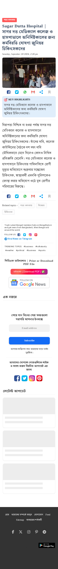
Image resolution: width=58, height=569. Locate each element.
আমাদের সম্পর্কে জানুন (21, 515)
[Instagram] (30, 234)
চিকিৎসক (8, 212)
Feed (48, 515)
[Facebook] (19, 234)
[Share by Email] (33, 92)
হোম (7, 515)
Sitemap (20, 520)
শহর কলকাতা (9, 20)
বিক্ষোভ (41, 205)
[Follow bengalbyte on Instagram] (32, 378)
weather (10, 250)
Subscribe (29, 341)
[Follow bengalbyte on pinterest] (39, 378)
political (20, 250)
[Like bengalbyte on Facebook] (17, 378)
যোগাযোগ (38, 515)
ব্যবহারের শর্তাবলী (34, 520)
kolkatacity (42, 246)
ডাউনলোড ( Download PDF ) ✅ (29, 271)
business (29, 246)
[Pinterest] (36, 234)
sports (43, 250)
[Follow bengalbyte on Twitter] (25, 378)
